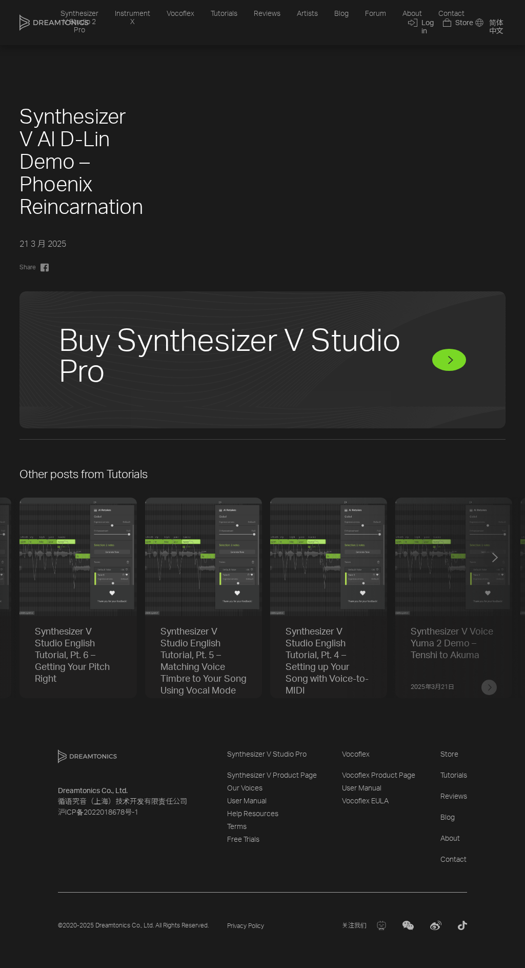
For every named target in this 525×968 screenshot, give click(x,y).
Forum (375, 13)
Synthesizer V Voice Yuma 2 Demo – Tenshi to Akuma (452, 643)
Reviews (267, 13)
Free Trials (243, 839)
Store (449, 754)
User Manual (247, 801)
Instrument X (132, 18)
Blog (341, 13)
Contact (451, 13)
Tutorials (224, 13)
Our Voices (244, 788)
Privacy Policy (245, 926)
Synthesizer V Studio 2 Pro (79, 22)
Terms (237, 827)
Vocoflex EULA (365, 801)
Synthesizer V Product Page (272, 775)
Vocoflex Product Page (378, 775)
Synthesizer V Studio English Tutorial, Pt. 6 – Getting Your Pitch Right (72, 655)
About (412, 13)
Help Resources (252, 814)
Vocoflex (180, 13)
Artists (307, 13)
